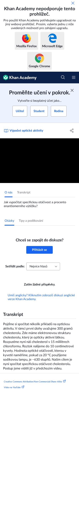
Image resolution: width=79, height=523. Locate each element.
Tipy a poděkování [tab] (31, 220)
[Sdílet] (71, 130)
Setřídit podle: (15, 266)
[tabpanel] (39, 202)
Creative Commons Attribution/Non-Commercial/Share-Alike (33, 381)
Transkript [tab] (23, 192)
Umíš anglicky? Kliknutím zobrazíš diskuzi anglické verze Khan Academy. (41, 297)
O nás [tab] (8, 192)
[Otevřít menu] (73, 77)
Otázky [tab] (9, 220)
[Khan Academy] (18, 77)
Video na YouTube (12, 387)
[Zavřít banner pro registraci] (72, 90)
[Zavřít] (73, 3)
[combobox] (43, 266)
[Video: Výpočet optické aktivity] (39, 160)
